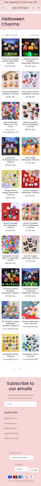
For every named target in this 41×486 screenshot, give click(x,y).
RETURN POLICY (10, 423)
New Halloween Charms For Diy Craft (10, 124)
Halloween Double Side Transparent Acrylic (10, 258)
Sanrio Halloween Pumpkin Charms (10, 93)
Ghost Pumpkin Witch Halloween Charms (30, 124)
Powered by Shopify (27, 481)
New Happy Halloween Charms (30, 159)
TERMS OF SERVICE (11, 438)
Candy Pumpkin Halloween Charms (30, 191)
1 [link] (14, 369)
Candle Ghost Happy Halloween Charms (10, 192)
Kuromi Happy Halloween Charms (30, 257)
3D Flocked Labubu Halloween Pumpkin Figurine (10, 323)
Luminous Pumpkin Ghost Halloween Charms (10, 61)
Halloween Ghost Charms (10, 355)
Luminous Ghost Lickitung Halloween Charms (30, 291)
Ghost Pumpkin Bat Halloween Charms (10, 225)
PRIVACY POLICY (10, 428)
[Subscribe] (34, 404)
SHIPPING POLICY (11, 418)
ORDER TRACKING (11, 433)
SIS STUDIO (16, 481)
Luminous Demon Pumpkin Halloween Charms (30, 61)
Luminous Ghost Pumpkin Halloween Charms (10, 291)
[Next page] (26, 369)
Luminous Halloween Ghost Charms (10, 160)
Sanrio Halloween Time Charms (30, 322)
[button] (2, 8)
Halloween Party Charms (30, 355)
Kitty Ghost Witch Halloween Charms (30, 93)
